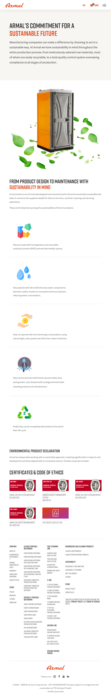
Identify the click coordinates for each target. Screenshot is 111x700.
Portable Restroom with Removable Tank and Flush (32, 574)
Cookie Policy (69, 592)
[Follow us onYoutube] (63, 676)
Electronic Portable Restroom (53, 586)
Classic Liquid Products (73, 551)
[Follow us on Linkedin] (68, 676)
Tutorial (12, 599)
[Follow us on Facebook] (59, 676)
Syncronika (59, 692)
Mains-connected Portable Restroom (31, 581)
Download (12, 602)
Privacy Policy (70, 589)
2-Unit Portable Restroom (53, 617)
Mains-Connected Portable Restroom (31, 632)
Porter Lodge (30, 615)
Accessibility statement (73, 570)
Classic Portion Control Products (77, 555)
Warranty (12, 571)
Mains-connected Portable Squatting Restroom (31, 588)
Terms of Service (93, 601)
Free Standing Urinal (52, 566)
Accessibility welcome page (74, 566)
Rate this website (71, 573)
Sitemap (68, 577)
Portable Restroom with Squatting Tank (32, 561)
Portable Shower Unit (53, 603)
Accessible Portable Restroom (33, 623)
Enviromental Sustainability (14, 557)
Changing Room (31, 608)
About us (12, 551)
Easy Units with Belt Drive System (53, 642)
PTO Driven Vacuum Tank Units (53, 637)
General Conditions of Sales (14, 565)
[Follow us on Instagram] (55, 677)
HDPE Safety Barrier (53, 572)
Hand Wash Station (52, 554)
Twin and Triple (31, 637)
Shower (28, 618)
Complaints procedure (13, 575)
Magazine (12, 595)
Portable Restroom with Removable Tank (32, 567)
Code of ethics (14, 580)
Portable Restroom (32, 553)
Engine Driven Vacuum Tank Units (53, 631)
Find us (11, 592)
